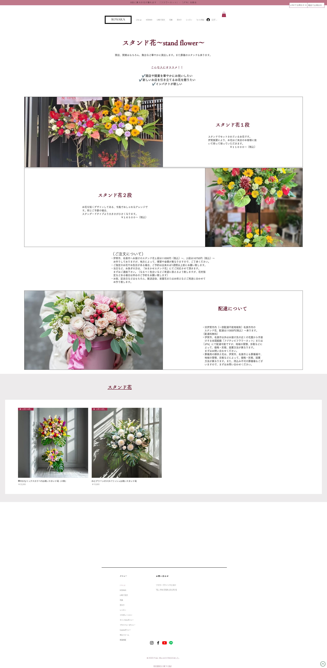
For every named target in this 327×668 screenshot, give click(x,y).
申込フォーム (124, 635)
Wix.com (162, 658)
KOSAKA (118, 19)
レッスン (123, 610)
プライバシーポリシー (127, 625)
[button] (139, 20)
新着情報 (123, 640)
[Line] (171, 643)
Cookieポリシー (125, 630)
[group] (163, 447)
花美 (121, 600)
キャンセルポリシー (127, 620)
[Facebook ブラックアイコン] (158, 643)
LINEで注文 (124, 595)
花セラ (122, 605)
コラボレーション (126, 615)
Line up (122, 585)
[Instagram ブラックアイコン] (151, 643)
